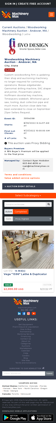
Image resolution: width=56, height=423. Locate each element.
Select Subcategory (27, 195)
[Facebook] (23, 313)
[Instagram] (29, 313)
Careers (25, 356)
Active (8, 211)
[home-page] (15, 14)
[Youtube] (34, 313)
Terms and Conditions (26, 363)
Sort (8, 219)
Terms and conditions (18, 174)
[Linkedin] (19, 313)
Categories (26, 344)
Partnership (26, 332)
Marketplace (26, 348)
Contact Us (26, 339)
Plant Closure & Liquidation (26, 327)
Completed (21, 211)
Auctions (26, 346)
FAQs (25, 353)
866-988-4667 (27, 310)
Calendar (26, 351)
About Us (26, 341)
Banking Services (25, 334)
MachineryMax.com (27, 308)
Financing (26, 336)
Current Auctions (13, 27)
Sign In (10, 3)
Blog (26, 358)
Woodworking (11, 34)
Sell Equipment (26, 324)
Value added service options (22, 178)
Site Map (26, 360)
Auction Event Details (20, 186)
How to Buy (25, 329)
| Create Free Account (33, 3)
